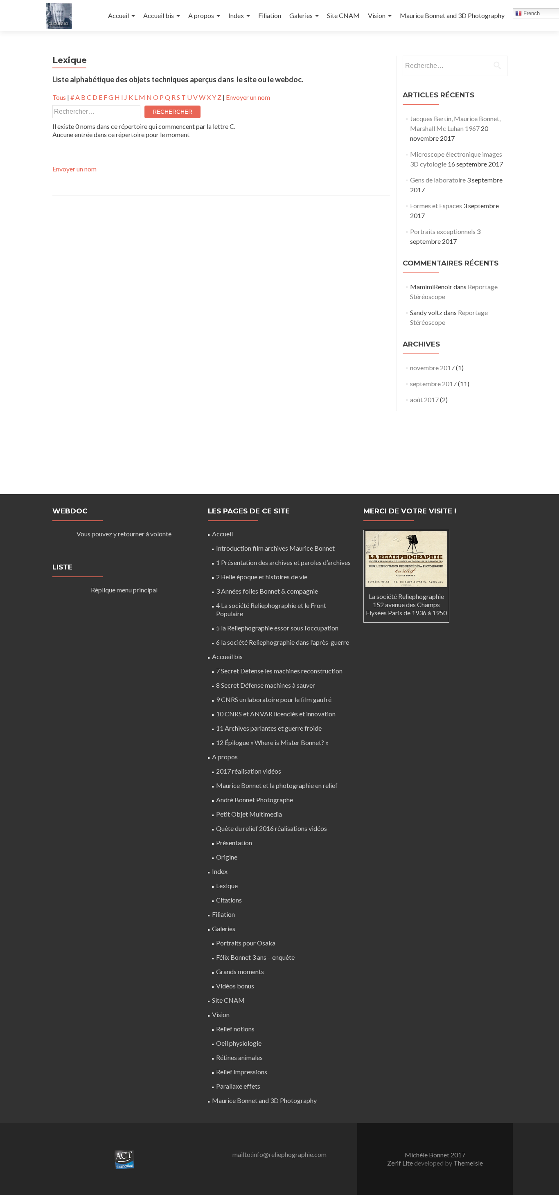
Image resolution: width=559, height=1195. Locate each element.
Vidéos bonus (235, 986)
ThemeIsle (468, 1163)
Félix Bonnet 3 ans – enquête (255, 957)
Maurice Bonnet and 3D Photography (452, 15)
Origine (226, 857)
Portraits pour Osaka (245, 943)
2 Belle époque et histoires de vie (261, 577)
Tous (59, 97)
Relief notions (235, 1029)
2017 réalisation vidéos (248, 771)
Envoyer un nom (248, 97)
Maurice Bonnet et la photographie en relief (277, 785)
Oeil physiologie (238, 1043)
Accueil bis (158, 15)
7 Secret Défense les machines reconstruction (279, 671)
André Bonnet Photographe (254, 799)
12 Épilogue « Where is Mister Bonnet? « (272, 742)
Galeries (301, 15)
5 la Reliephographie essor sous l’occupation (277, 628)
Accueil (118, 15)
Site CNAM (343, 15)
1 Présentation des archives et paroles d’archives (283, 562)
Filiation (269, 15)
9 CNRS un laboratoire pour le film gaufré (273, 699)
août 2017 (424, 399)
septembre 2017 (433, 383)
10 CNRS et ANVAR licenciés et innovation (276, 714)
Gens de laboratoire (438, 180)
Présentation (234, 842)
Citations (229, 900)
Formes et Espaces (436, 205)
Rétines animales (239, 1057)
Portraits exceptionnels (443, 231)
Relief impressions (241, 1072)
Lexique (227, 885)
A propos (201, 15)
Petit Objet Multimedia (249, 814)
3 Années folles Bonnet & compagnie (267, 591)
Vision (376, 15)
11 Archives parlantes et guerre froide (269, 728)
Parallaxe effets (238, 1086)
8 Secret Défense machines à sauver (265, 685)
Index (236, 15)
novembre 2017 (432, 367)
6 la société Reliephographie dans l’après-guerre (282, 642)
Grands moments (240, 971)
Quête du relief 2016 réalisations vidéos (271, 828)
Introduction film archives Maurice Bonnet (275, 548)
